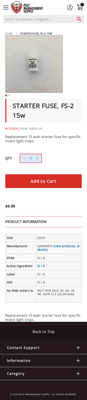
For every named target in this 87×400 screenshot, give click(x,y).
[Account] (70, 7)
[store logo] (27, 7)
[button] (6, 95)
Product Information (25, 221)
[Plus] (38, 158)
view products (64, 246)
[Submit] (81, 19)
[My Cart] (80, 7)
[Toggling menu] (5, 7)
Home (9, 33)
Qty (8, 158)
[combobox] (43, 19)
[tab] (43, 221)
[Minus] (23, 158)
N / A (41, 266)
